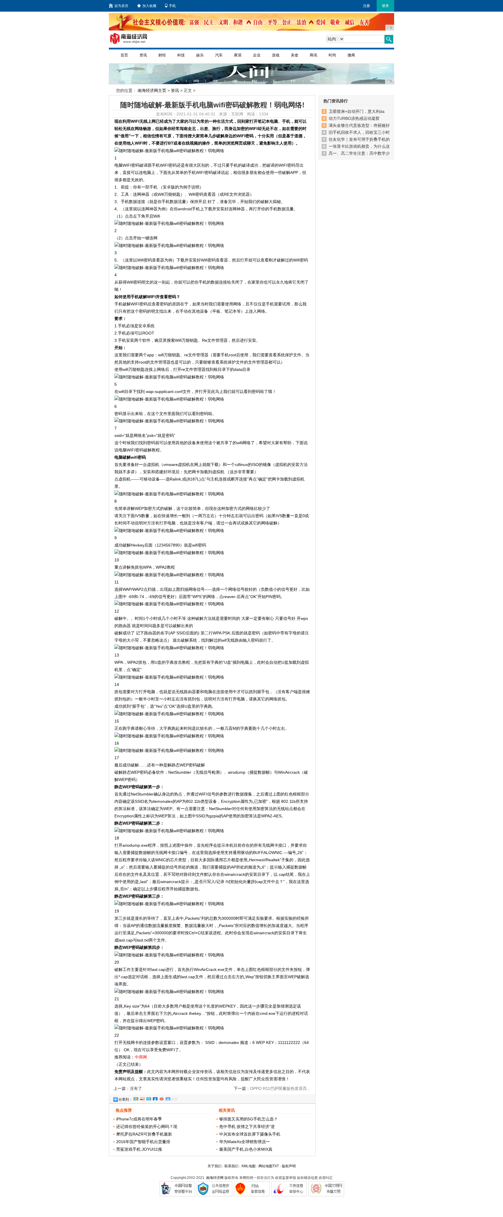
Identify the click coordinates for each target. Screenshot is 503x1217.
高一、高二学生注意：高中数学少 (359, 153)
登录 (385, 6)
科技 (181, 55)
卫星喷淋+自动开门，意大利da (357, 111)
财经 (162, 55)
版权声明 (289, 1166)
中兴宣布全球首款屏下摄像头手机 (249, 1134)
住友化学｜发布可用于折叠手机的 (359, 139)
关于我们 (215, 1166)
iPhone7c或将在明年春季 (139, 1119)
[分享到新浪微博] (142, 1098)
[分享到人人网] (155, 1098)
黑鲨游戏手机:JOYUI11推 (139, 1149)
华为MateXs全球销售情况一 (244, 1141)
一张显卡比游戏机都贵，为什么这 (359, 146)
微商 (351, 55)
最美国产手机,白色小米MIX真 (245, 1149)
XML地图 (248, 1166)
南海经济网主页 (152, 90)
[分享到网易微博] (161, 1098)
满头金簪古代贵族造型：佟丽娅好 (359, 125)
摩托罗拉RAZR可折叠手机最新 (144, 1134)
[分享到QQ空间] (135, 1098)
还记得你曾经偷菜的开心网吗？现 (146, 1126)
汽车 (219, 55)
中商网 (141, 1057)
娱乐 (200, 55)
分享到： (125, 1099)
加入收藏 (149, 6)
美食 (294, 55)
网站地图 (265, 1166)
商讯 (313, 55)
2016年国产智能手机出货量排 (143, 1141)
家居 (238, 55)
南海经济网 (215, 1178)
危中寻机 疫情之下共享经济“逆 (247, 1126)
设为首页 (121, 6)
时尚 (332, 55)
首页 (124, 55)
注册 (366, 6)
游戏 (275, 55)
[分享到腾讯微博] (148, 1098)
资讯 (143, 55)
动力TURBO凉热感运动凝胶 (354, 118)
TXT (275, 1166)
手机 (172, 6)
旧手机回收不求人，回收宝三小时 (359, 132)
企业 (257, 55)
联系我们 (231, 1166)
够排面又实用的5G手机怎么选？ (248, 1119)
